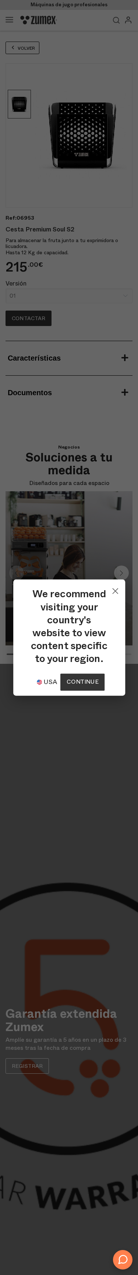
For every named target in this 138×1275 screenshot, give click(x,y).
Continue (82, 681)
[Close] (114, 589)
